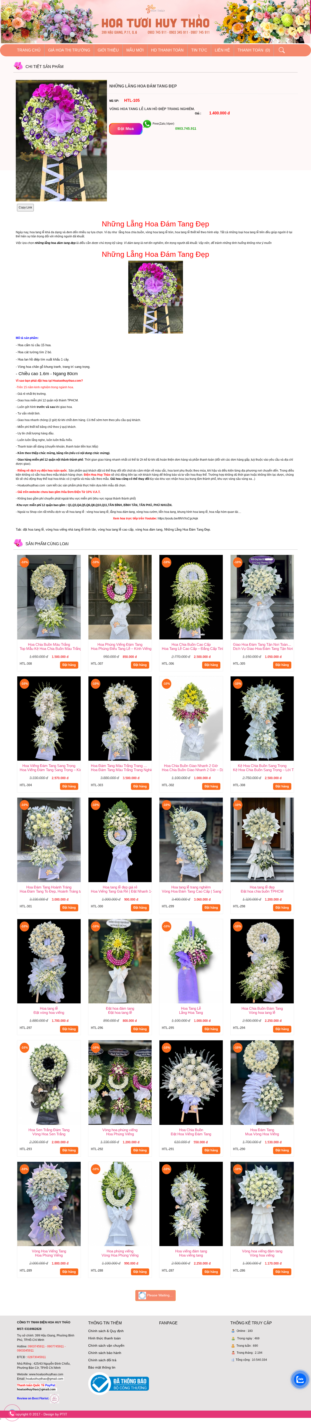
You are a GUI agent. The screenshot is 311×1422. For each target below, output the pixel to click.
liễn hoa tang (167, 512)
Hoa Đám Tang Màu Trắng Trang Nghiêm (121, 766)
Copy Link (25, 207)
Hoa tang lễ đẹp (262, 887)
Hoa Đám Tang (262, 1130)
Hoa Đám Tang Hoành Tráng (48, 887)
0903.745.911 (185, 128)
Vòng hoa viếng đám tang (262, 1251)
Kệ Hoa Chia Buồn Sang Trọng (262, 766)
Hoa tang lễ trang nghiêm (191, 887)
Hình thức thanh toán (104, 1338)
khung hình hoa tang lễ (192, 512)
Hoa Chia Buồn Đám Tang (262, 1008)
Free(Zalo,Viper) (163, 124)
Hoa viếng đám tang (191, 1251)
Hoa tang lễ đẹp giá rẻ (120, 887)
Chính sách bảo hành (104, 1353)
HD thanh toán (167, 50)
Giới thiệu (108, 50)
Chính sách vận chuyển (106, 1345)
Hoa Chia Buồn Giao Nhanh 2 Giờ (191, 766)
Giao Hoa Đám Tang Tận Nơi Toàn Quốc (263, 644)
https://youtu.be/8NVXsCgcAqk (178, 518)
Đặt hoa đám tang (120, 1008)
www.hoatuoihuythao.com (46, 1374)
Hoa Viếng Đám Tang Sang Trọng (48, 766)
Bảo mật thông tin (101, 1367)
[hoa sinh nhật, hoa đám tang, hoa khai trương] (54, 1398)
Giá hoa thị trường (69, 50)
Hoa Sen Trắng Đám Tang (48, 1130)
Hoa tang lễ (49, 1008)
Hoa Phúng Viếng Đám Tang (119, 644)
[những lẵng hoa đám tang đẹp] (155, 297)
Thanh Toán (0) (254, 50)
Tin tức (199, 50)
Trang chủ (29, 50)
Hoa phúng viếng (120, 1251)
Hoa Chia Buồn (191, 1130)
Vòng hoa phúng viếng (120, 1130)
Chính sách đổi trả (102, 1360)
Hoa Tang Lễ (191, 1008)
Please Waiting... (159, 1295)
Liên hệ (222, 50)
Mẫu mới (135, 50)
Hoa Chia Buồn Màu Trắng (49, 644)
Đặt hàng (69, 665)
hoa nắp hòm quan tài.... (225, 512)
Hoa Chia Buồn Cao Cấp (191, 644)
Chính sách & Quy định (106, 1331)
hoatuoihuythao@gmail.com (44, 1378)
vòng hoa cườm (146, 512)
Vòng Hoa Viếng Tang (49, 1251)
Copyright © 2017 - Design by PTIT (40, 1414)
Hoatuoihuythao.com (31, 485)
